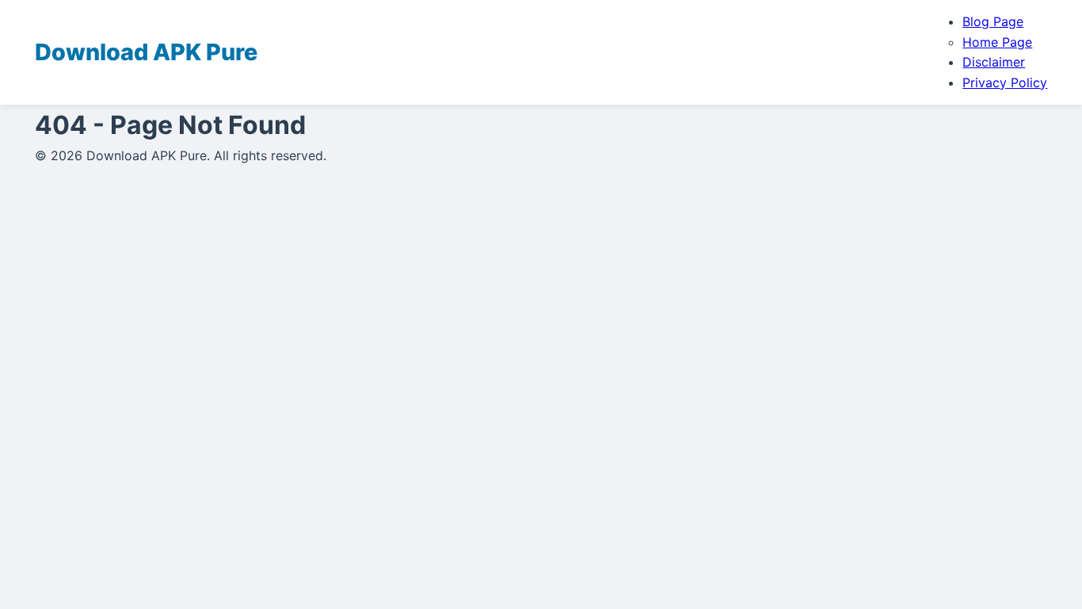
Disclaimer (993, 62)
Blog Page (992, 21)
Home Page (997, 42)
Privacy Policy (1004, 82)
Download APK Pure (146, 52)
